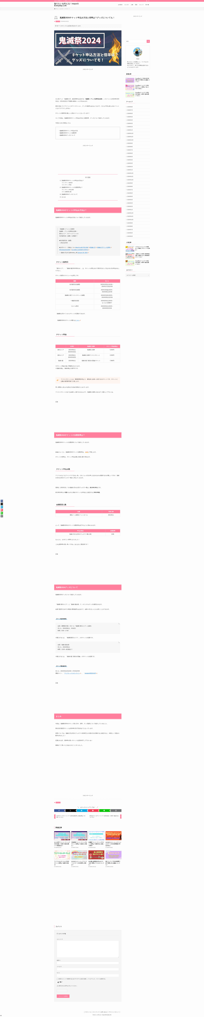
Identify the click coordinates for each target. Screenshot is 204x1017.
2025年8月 (130, 146)
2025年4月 (130, 159)
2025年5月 (130, 156)
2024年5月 (130, 196)
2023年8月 (130, 226)
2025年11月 (130, 136)
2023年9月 (130, 223)
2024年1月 (130, 209)
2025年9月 (130, 143)
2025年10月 (130, 140)
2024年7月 (130, 189)
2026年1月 (130, 130)
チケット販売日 (69, 182)
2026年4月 (130, 120)
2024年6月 (130, 193)
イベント (58, 21)
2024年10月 (130, 179)
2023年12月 (130, 213)
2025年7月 (130, 150)
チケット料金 (68, 184)
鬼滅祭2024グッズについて (69, 194)
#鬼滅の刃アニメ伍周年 (103, 247)
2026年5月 (130, 116)
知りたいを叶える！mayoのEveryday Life (66, 5)
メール (59, 966)
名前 (58, 960)
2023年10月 (130, 219)
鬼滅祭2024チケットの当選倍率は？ (72, 187)
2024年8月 (130, 186)
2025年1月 (130, 169)
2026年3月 (130, 123)
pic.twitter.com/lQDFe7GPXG (80, 249)
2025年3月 (130, 163)
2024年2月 (130, 206)
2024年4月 (130, 199)
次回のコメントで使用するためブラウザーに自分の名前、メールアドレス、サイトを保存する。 (82, 978)
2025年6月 (130, 153)
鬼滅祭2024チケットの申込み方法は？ (73, 180)
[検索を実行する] (148, 41)
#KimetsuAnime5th (64, 249)
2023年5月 (130, 236)
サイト (58, 972)
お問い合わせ (104, 1012)
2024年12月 (130, 173)
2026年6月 (130, 113)
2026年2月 (130, 126)
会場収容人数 (68, 191)
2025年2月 (130, 166)
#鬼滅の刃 (92, 247)
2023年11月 (130, 216)
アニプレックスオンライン (72, 673)
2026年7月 (130, 110)
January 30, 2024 (82, 252)
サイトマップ (96, 1012)
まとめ (64, 197)
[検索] (149, 1)
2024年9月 (130, 183)
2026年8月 (130, 106)
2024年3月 (130, 203)
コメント (60, 939)
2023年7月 (130, 229)
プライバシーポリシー (114, 1012)
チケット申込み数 (69, 189)
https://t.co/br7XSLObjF (81, 247)
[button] (59, 810)
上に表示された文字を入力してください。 (67, 985)
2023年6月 (130, 233)
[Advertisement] (87, 81)
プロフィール (88, 1012)
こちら (77, 320)
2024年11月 (130, 176)
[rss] (147, 1)
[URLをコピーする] (116, 810)
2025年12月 (130, 133)
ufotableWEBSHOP (90, 673)
